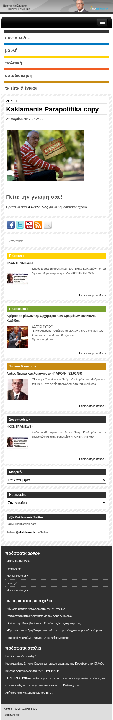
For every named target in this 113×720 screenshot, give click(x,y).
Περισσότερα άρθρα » (92, 295)
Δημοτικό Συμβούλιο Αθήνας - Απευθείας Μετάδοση (39, 637)
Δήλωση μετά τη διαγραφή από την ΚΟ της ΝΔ (36, 608)
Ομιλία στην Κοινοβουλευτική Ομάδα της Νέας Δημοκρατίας (44, 623)
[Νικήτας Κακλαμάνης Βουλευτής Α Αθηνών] (56, 6)
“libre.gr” (12, 583)
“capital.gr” (29, 656)
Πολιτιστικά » (19, 309)
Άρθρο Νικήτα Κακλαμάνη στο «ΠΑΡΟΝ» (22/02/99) (44, 373)
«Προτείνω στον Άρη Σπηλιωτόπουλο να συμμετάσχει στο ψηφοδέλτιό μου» (54, 630)
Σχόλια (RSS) (30, 708)
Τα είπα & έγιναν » (22, 366)
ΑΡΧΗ (11, 101)
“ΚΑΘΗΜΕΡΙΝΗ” (48, 670)
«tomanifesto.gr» (17, 575)
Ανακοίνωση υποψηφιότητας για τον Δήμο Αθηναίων (40, 615)
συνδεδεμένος (38, 207)
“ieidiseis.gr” (14, 568)
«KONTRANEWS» (20, 263)
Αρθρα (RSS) (12, 708)
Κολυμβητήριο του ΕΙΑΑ (37, 692)
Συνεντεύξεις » (20, 419)
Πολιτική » (16, 256)
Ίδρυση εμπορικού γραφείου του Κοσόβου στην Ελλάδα (69, 663)
